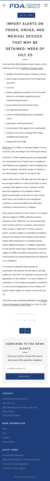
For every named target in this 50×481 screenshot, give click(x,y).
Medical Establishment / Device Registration (21, 459)
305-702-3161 (8, 403)
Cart (4, 433)
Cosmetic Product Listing (13, 468)
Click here (7, 147)
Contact (5, 437)
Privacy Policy (8, 442)
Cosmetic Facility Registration (15, 464)
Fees (4, 429)
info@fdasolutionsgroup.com (15, 399)
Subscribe (23, 376)
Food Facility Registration (13, 455)
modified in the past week (31, 68)
